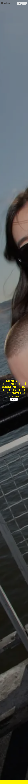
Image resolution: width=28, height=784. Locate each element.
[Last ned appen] (19, 3)
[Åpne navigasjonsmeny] (24, 3)
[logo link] (5, 3)
